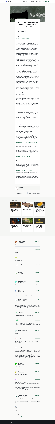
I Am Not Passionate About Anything (19, 193)
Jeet (36, 228)
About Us (47, 422)
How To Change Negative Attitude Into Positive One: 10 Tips (40, 210)
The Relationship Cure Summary (34, 193)
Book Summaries (25, 1)
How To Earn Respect (27, 209)
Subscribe (47, 1)
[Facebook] (7, 422)
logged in (21, 416)
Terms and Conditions (41, 422)
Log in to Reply (37, 241)
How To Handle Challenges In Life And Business (15, 226)
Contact (40, 1)
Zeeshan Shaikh (26, 26)
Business (36, 1)
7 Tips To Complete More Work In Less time (14, 210)
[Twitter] (9, 422)
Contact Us (29, 422)
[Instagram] (11, 422)
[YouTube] (13, 422)
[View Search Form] (43, 1)
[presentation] (15, 205)
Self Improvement (31, 1)
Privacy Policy (34, 422)
